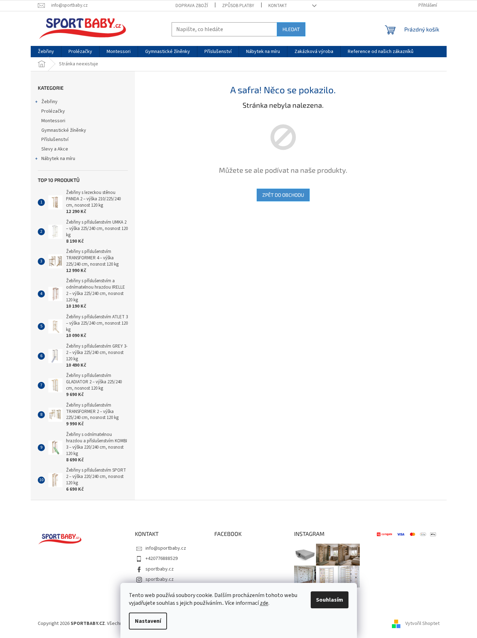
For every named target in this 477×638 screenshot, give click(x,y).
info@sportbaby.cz (165, 548)
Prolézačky (53, 111)
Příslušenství (54, 139)
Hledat (291, 29)
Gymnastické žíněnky (63, 130)
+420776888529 (161, 558)
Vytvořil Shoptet (422, 623)
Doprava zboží (191, 5)
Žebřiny (49, 101)
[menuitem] (46, 51)
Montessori (53, 120)
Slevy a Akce (54, 149)
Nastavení (148, 621)
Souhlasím (329, 600)
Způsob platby (238, 5)
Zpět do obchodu (283, 195)
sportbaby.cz (159, 569)
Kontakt (277, 5)
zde (264, 603)
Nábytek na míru (58, 158)
